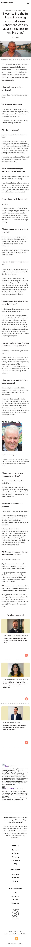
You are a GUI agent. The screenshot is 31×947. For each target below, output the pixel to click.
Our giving (15, 857)
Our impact (15, 853)
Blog (15, 864)
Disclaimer (23, 934)
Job (20, 10)
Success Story (9, 10)
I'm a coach (15, 877)
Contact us (15, 903)
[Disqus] (15, 784)
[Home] (6, 3)
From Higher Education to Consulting (15, 679)
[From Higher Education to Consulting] (26, 698)
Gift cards (15, 900)
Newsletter (15, 896)
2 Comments (15, 37)
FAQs (15, 893)
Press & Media (15, 860)
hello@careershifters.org (11, 602)
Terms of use (12, 931)
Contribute (15, 874)
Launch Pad (9, 292)
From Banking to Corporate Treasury (15, 635)
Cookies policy (14, 934)
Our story (15, 850)
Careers (15, 881)
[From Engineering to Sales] (26, 742)
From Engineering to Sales (11, 723)
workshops (22, 833)
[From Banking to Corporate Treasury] (26, 655)
